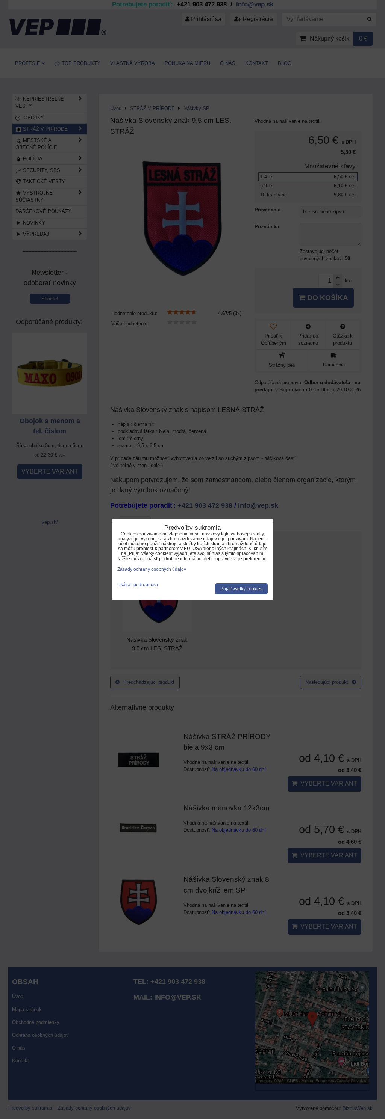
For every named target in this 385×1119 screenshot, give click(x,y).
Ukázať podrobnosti (137, 584)
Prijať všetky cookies (241, 588)
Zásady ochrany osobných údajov (151, 569)
